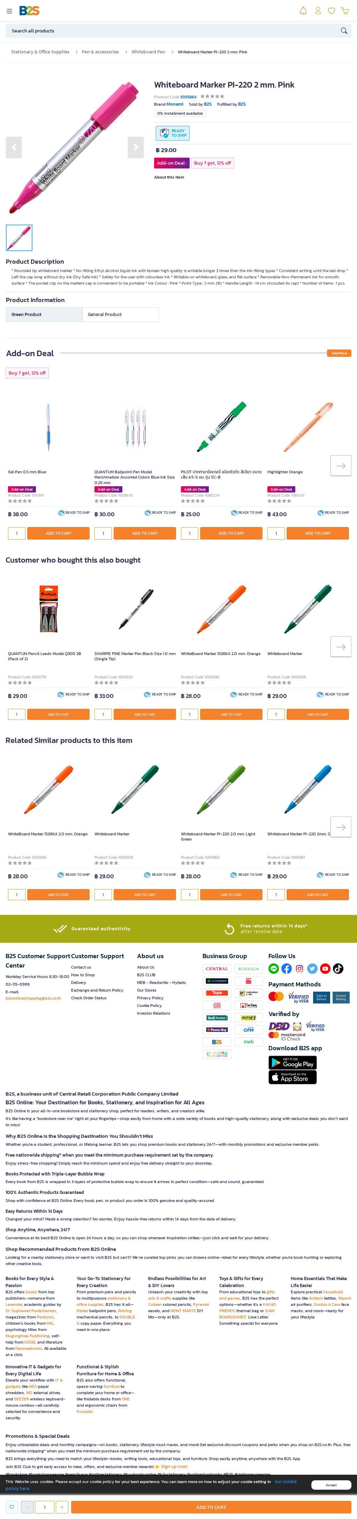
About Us (145, 967)
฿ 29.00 (166, 150)
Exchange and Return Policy (97, 990)
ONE (126, 1399)
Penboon (45, 1317)
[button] (14, 147)
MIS (50, 1323)
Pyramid (201, 1304)
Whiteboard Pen (148, 51)
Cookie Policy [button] (149, 1005)
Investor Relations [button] (153, 1013)
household (333, 1292)
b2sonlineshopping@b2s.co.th (33, 998)
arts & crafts (159, 1298)
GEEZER (21, 1399)
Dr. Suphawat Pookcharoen (31, 1311)
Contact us (81, 967)
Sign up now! (174, 1466)
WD (29, 1393)
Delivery (78, 982)
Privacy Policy (150, 998)
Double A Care (327, 1304)
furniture (112, 1386)
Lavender (14, 1304)
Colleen (155, 1304)
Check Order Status (89, 998)
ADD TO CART (58, 533)
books (31, 1292)
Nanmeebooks (28, 1348)
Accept (331, 1485)
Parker (82, 1311)
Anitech (316, 1298)
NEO (33, 1386)
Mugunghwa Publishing (28, 1336)
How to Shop (83, 975)
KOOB (29, 1342)
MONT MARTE (183, 1311)
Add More (339, 353)
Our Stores (147, 990)
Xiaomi (344, 1298)
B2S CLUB (146, 975)
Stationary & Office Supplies (40, 51)
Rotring (125, 1311)
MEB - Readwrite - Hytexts (161, 982)
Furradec (85, 1411)
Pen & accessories (100, 51)
